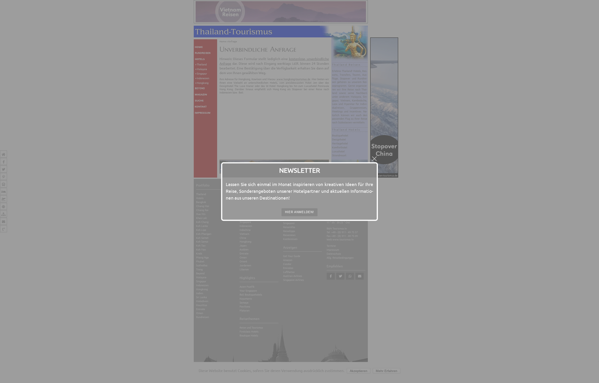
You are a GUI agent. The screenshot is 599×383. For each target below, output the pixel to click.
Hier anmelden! (299, 212)
